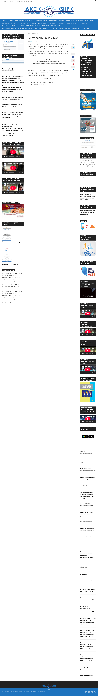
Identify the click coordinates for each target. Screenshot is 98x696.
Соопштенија (33, 33)
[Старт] (4, 156)
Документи (89, 20)
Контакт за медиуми (79, 28)
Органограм (83, 574)
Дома (3, 20)
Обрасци (4, 25)
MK (88, 28)
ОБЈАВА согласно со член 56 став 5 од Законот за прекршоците (87, 212)
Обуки (55, 28)
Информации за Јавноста (24, 20)
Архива (61, 28)
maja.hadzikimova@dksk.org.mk (89, 470)
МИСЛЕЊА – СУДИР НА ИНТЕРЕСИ (69, 23)
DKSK (31, 41)
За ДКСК (9, 20)
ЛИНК (82, 177)
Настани (38, 28)
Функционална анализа (86, 675)
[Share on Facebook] (73, 56)
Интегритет (51, 23)
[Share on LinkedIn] (73, 68)
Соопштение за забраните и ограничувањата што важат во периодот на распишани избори (10, 286)
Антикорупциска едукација (50, 25)
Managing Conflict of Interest (10, 264)
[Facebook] (89, 692)
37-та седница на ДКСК (10, 306)
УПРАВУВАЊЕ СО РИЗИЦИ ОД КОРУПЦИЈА (33, 23)
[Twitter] (92, 692)
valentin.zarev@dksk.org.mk (88, 505)
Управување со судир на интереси (12, 242)
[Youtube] (86, 692)
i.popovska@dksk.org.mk (87, 521)
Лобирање (14, 25)
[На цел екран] (22, 156)
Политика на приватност (30, 1)
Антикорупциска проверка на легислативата (17, 28)
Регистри (79, 20)
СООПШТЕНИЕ (7, 302)
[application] (13, 152)
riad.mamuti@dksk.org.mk (87, 453)
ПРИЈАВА (82, 80)
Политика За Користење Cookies (15, 1)
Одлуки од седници (65, 20)
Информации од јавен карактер (46, 20)
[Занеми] (19, 156)
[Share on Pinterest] (73, 62)
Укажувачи (46, 28)
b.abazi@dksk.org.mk (87, 485)
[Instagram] (95, 692)
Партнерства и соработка (29, 25)
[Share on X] (73, 49)
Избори (84, 23)
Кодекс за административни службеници (85, 565)
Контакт (4, 1)
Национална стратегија (10, 23)
